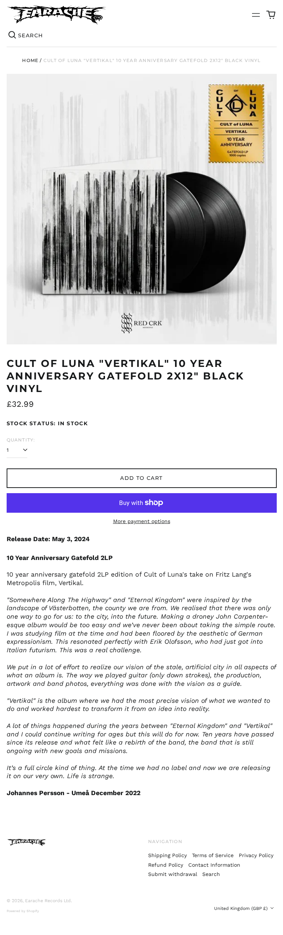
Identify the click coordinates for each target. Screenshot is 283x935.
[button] (271, 15)
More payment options (141, 521)
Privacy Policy (256, 855)
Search (211, 874)
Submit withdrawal (172, 874)
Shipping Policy (167, 855)
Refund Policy (165, 865)
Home (30, 60)
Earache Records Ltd (48, 900)
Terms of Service (213, 855)
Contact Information (214, 865)
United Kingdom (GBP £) (241, 908)
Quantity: (21, 440)
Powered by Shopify (23, 911)
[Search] (12, 35)
